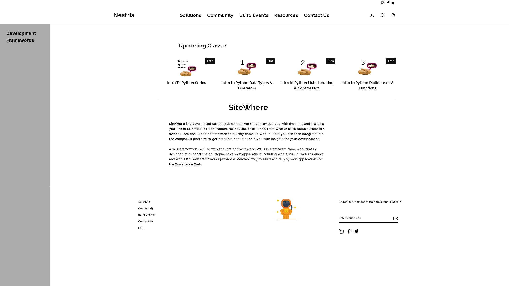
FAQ (141, 228)
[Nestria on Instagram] (341, 231)
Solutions (190, 15)
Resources (286, 15)
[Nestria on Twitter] (356, 231)
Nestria (124, 15)
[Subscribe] (395, 218)
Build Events (253, 15)
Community (220, 15)
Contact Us (316, 15)
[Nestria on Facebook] (349, 231)
